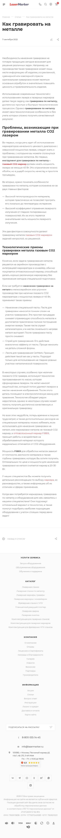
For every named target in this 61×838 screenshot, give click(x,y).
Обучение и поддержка (30, 571)
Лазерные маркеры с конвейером (30, 599)
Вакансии (30, 667)
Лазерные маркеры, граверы (30, 595)
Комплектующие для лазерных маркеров (30, 623)
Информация (30, 685)
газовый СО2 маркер (14, 164)
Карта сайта (30, 714)
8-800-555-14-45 (31, 737)
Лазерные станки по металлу (31, 591)
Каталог (30, 581)
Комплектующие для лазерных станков (30, 619)
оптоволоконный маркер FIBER (31, 433)
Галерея (30, 659)
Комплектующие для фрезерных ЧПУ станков (30, 627)
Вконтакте (12, 778)
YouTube (27, 778)
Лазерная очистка (30, 615)
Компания (30, 637)
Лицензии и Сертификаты (30, 651)
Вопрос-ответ (30, 698)
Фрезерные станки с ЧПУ (30, 603)
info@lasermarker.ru (32, 746)
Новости (31, 663)
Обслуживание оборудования (30, 567)
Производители (30, 675)
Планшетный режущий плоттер (30, 607)
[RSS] (51, 39)
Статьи (30, 694)
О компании (30, 643)
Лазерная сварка (30, 611)
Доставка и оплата (30, 710)
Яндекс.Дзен (31, 785)
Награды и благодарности (30, 655)
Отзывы (30, 647)
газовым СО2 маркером (38, 235)
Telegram (20, 778)
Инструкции (30, 702)
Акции (30, 690)
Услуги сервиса (30, 557)
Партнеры (30, 671)
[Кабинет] (51, 4)
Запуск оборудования (30, 563)
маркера (49, 479)
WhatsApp (49, 778)
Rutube (41, 778)
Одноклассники (34, 778)
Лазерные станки (30, 587)
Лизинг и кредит (31, 706)
